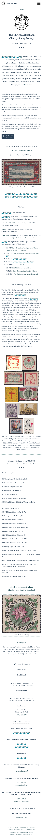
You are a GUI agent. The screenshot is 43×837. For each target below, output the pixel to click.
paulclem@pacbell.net (21, 746)
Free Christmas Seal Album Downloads (26, 274)
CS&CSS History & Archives (21, 268)
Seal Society (11, 3)
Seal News (21, 642)
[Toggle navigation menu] (39, 3)
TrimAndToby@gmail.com (21, 732)
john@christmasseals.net (21, 238)
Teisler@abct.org (20, 294)
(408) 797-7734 (21, 743)
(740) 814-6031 (21, 798)
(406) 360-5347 (21, 758)
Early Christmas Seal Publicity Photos (25, 271)
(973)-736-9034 (21, 715)
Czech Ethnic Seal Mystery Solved (24, 262)
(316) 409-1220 (21, 782)
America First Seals (18, 265)
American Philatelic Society (12, 56)
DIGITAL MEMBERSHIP (21, 150)
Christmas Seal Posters (20, 259)
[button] (21, 172)
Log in (21, 9)
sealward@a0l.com (21, 785)
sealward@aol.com (25, 84)
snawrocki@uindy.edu (21, 771)
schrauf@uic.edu (21, 817)
